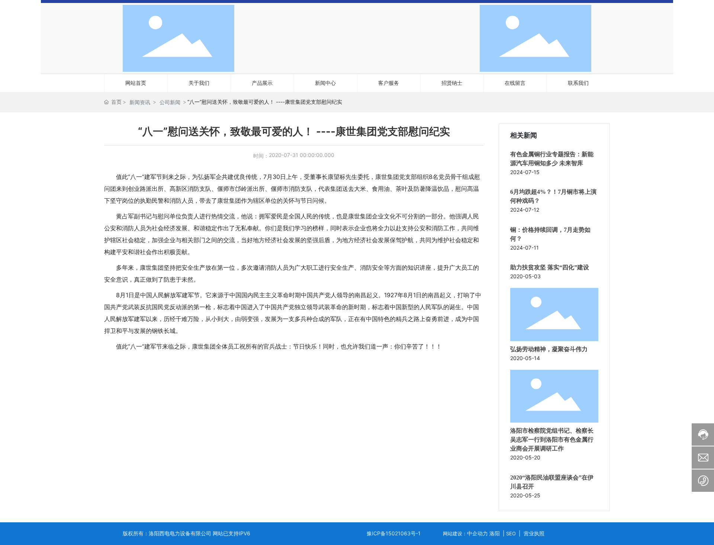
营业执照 (534, 533)
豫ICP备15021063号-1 (394, 533)
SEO (511, 533)
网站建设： (455, 533)
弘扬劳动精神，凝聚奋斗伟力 (549, 349)
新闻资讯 (139, 102)
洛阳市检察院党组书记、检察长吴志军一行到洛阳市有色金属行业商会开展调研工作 (552, 439)
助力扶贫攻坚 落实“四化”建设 (549, 267)
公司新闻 (170, 102)
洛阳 (494, 533)
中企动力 (477, 533)
